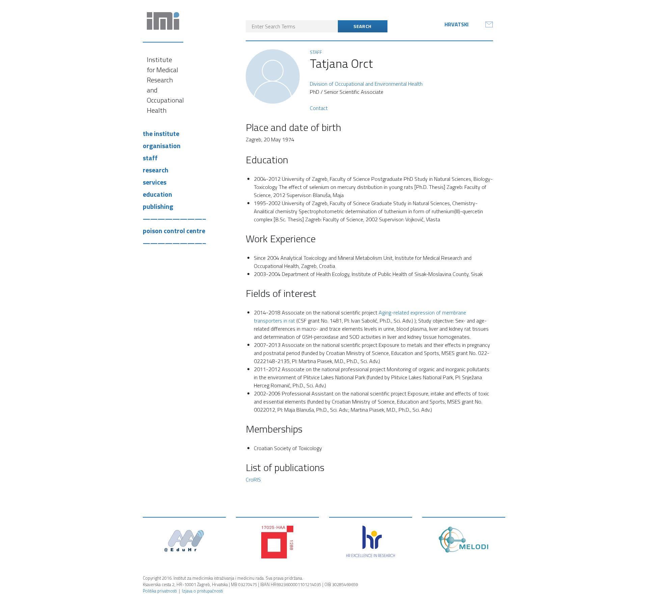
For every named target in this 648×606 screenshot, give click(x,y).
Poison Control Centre (174, 230)
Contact (319, 108)
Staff (150, 158)
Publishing (158, 206)
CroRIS (253, 479)
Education (157, 194)
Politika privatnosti (160, 590)
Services (154, 182)
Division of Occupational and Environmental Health (366, 84)
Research (155, 170)
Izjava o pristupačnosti (202, 590)
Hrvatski (456, 24)
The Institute (161, 133)
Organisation (162, 145)
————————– (174, 218)
